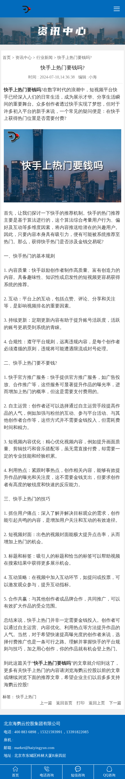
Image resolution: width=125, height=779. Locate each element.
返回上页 (97, 703)
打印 (80, 703)
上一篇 (46, 703)
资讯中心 (23, 57)
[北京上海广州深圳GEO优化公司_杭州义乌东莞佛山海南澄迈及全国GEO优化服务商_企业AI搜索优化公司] (26, 12)
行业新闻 (44, 57)
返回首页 (64, 703)
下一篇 (115, 703)
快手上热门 (26, 697)
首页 (7, 57)
